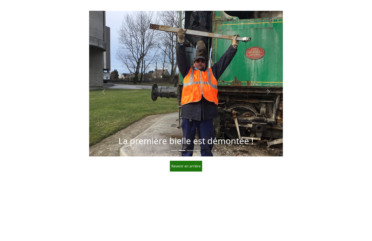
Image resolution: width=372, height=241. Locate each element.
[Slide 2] (182, 150)
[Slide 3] (190, 150)
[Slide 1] (174, 150)
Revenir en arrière (186, 166)
